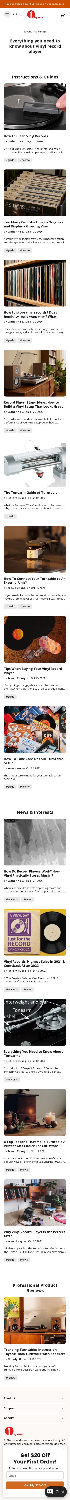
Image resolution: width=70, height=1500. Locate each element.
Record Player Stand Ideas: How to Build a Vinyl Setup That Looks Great (33, 404)
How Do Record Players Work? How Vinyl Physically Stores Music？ (32, 873)
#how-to (25, 160)
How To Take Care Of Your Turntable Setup (33, 761)
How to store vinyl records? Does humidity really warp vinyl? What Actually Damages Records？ (30, 314)
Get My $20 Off (35, 1485)
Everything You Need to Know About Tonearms (33, 1054)
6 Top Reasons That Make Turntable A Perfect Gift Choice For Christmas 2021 (34, 1144)
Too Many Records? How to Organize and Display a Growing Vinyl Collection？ (33, 224)
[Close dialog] (63, 1449)
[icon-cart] (62, 14)
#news (27, 899)
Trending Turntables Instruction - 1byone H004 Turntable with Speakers (34, 1352)
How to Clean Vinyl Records (26, 136)
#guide (10, 160)
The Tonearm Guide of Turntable (30, 493)
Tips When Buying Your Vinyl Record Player (33, 671)
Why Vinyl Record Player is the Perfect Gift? (34, 1234)
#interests (12, 899)
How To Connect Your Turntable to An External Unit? (35, 581)
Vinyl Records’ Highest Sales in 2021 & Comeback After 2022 (34, 964)
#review (10, 1377)
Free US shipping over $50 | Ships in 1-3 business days (35, 3)
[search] (15, 14)
